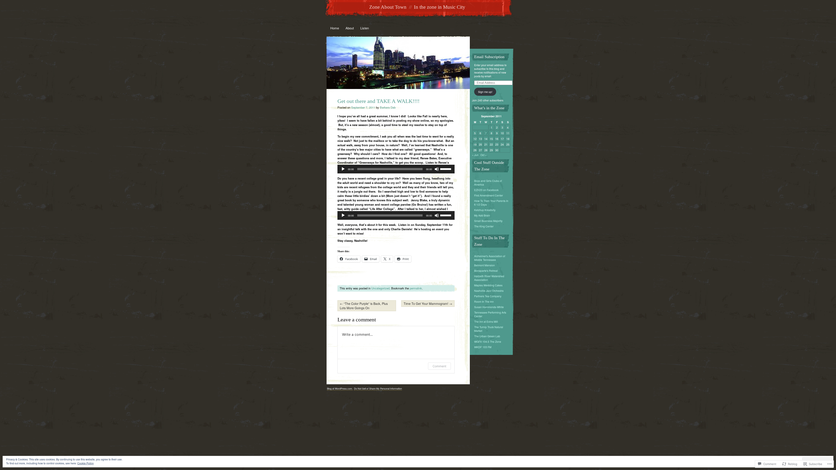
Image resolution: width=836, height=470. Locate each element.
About (350, 28)
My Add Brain (482, 215)
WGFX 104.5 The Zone (487, 341)
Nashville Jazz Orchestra (489, 290)
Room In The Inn (484, 301)
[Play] (343, 169)
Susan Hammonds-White (489, 307)
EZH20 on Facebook (486, 190)
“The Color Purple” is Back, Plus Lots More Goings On (364, 305)
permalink (416, 288)
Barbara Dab (388, 107)
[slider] (446, 169)
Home (334, 28)
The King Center (484, 226)
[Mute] (437, 169)
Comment (439, 366)
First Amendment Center (488, 195)
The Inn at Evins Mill (486, 321)
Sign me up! (485, 92)
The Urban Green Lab (487, 336)
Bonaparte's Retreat (486, 270)
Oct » (483, 155)
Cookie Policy (85, 463)
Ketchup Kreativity (485, 210)
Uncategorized (380, 288)
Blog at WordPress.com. (340, 388)
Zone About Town (387, 7)
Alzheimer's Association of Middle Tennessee (489, 258)
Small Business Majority (488, 221)
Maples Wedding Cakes (488, 285)
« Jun (475, 155)
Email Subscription (489, 57)
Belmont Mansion (484, 265)
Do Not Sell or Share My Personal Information (378, 388)
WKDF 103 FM (482, 347)
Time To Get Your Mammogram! (428, 303)
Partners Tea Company (487, 296)
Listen (364, 28)
